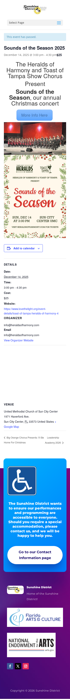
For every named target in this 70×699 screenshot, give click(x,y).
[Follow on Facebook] (10, 666)
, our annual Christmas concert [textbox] (35, 98)
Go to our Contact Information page (35, 555)
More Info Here (34, 115)
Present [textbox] (35, 84)
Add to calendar (24, 248)
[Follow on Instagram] (26, 666)
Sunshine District (39, 587)
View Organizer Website (18, 340)
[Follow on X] (18, 666)
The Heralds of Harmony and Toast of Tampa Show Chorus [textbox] (35, 70)
